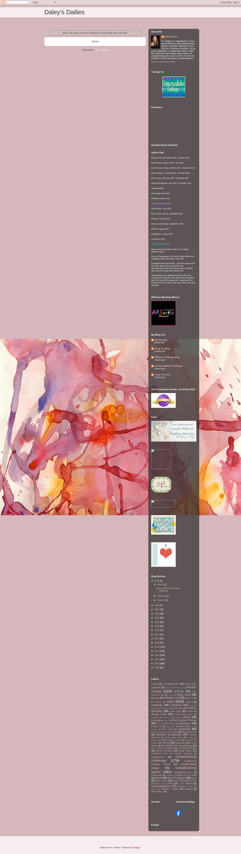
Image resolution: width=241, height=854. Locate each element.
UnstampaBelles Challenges (169, 366)
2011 (157, 659)
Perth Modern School (171, 740)
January (161, 600)
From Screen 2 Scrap (184, 720)
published (180, 743)
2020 (157, 622)
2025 (157, 581)
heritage (154, 729)
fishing (177, 717)
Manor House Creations (160, 732)
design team (159, 714)
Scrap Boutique (189, 748)
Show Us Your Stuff (186, 775)
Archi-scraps (161, 340)
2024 (157, 605)
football (154, 720)
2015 (157, 642)
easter (189, 714)
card (170, 701)
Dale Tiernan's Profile (184, 807)
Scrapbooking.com (183, 772)
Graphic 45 (156, 726)
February (161, 596)
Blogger (136, 847)
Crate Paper (177, 708)
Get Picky (169, 723)
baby (170, 695)
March (160, 584)
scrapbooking (157, 757)
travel (170, 783)
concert (160, 708)
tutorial (188, 783)
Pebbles (154, 740)
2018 (157, 630)
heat (191, 726)
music (175, 732)
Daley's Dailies (64, 12)
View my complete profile (163, 62)
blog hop (189, 698)
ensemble (155, 717)
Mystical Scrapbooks (168, 734)
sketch (158, 778)
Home (95, 41)
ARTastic (179, 691)
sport (194, 778)
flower (187, 717)
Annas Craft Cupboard (174, 688)
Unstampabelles (160, 786)
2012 (157, 655)
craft (167, 708)
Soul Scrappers (177, 778)
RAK (163, 746)
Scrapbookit (156, 775)
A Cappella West (171, 684)
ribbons (154, 748)
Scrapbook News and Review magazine (171, 753)
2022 (157, 613)
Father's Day (167, 717)
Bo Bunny (156, 702)
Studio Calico (178, 781)
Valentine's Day (185, 786)
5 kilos (154, 684)
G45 (159, 724)
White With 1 (157, 791)
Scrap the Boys (162, 348)
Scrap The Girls (163, 374)
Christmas (176, 705)
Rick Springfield (167, 748)
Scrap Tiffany (185, 751)
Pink (187, 740)
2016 (157, 638)
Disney (178, 714)
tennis (161, 783)
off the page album (173, 737)
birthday (155, 698)
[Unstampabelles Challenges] (173, 97)
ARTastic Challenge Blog (167, 357)
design (190, 711)
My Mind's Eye (189, 732)
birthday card (171, 697)
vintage (154, 789)
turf (180, 783)
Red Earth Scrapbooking (180, 745)
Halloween (180, 726)
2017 (157, 634)
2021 (157, 618)
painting (190, 738)
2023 (157, 609)
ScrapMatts (170, 775)
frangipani (165, 721)
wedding (188, 789)
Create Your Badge (183, 809)
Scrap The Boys (164, 751)
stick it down (161, 781)
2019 (157, 626)
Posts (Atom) (101, 50)
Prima (165, 742)
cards (188, 702)
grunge (169, 726)
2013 (157, 651)
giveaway (184, 723)
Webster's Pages (169, 789)
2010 (157, 663)
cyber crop (175, 711)
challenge (157, 705)
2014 (157, 647)
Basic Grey (184, 694)
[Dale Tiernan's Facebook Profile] (178, 815)
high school (167, 729)
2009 (157, 667)
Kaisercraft (184, 729)
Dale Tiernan (171, 36)
